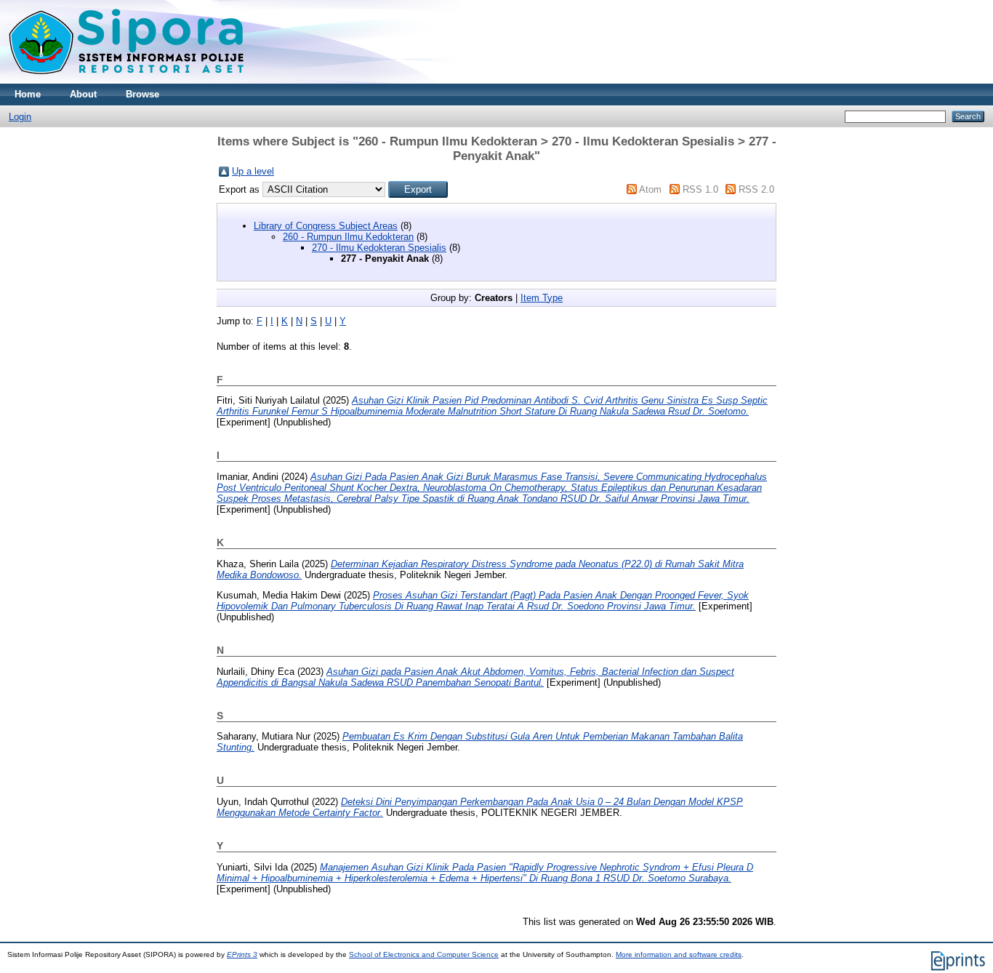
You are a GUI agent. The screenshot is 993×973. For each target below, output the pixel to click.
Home (28, 94)
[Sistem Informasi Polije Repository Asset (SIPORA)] (128, 80)
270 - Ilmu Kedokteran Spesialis (379, 247)
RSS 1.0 (700, 189)
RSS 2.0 (756, 189)
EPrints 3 (242, 954)
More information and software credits (678, 954)
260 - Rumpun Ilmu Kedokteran (348, 236)
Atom (650, 189)
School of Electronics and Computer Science (424, 954)
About (83, 94)
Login (20, 116)
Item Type (541, 297)
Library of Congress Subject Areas (326, 225)
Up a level (253, 171)
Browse (142, 94)
